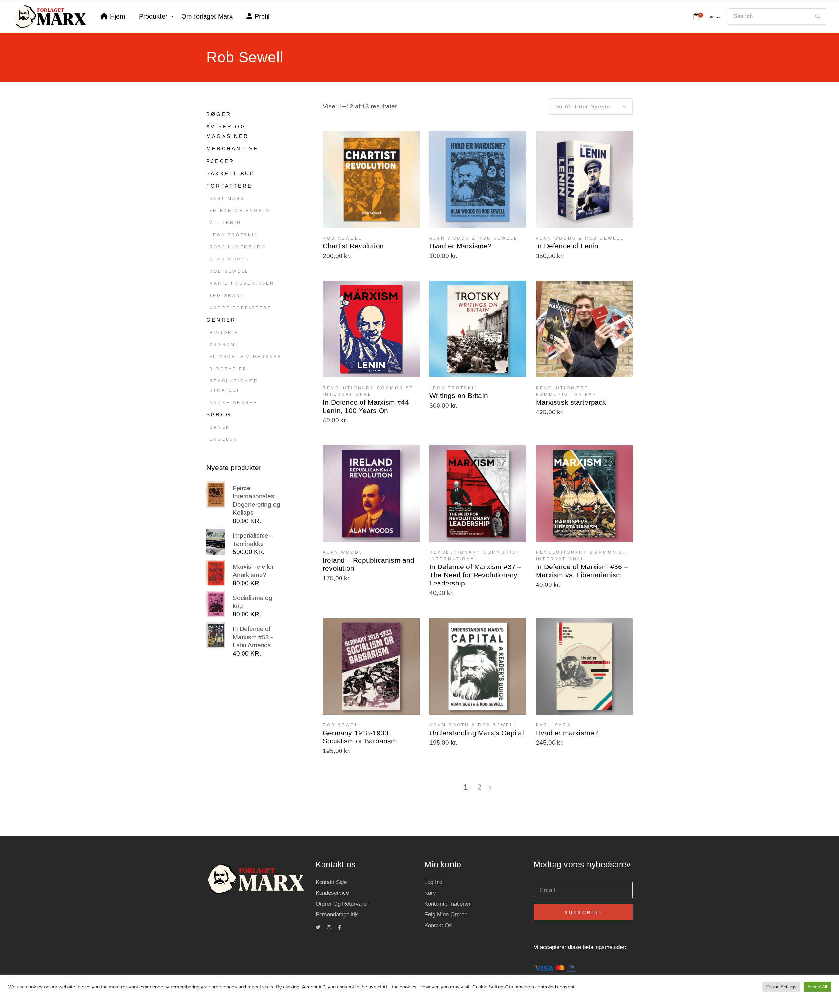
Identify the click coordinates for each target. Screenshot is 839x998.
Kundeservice (332, 893)
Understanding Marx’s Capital (476, 733)
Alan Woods (229, 259)
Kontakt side (331, 882)
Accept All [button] (817, 986)
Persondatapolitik (337, 915)
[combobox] (591, 106)
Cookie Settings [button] (781, 986)
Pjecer (220, 161)
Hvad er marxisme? (567, 733)
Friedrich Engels (239, 210)
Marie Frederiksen (241, 283)
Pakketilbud (230, 173)
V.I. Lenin (225, 223)
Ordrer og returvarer (342, 904)
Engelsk (223, 439)
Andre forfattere (240, 308)
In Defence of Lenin (567, 246)
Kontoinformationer (447, 904)
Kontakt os (438, 925)
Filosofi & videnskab (245, 357)
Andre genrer (233, 402)
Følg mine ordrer (445, 915)
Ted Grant (226, 295)
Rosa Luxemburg (237, 247)
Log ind (433, 882)
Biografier (228, 369)
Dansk (219, 427)
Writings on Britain (458, 395)
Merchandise (232, 148)
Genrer (221, 320)
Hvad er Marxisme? (460, 246)
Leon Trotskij (233, 235)
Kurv (430, 893)
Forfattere (229, 186)
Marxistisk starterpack (571, 402)
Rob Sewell (229, 271)
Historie (224, 332)
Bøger (218, 114)
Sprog (218, 414)
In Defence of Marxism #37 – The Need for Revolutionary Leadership (475, 575)
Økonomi (223, 344)
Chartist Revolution (353, 246)
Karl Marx (227, 198)
